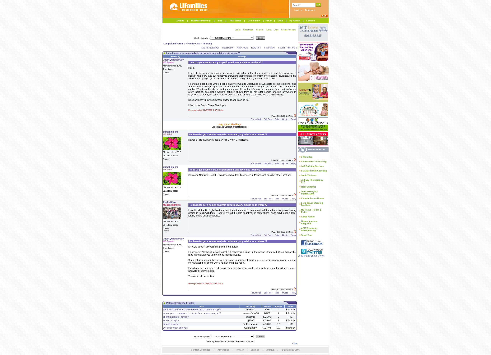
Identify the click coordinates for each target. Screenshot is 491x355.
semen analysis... (172, 324)
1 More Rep (306, 157)
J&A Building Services (312, 166)
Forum (268, 21)
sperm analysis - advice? (176, 317)
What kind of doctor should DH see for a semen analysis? (192, 309)
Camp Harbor (308, 217)
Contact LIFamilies (200, 350)
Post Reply (227, 47)
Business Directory (200, 21)
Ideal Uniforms (308, 187)
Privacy (240, 350)
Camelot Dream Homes (312, 198)
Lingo (276, 30)
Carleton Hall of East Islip (314, 161)
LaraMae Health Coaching (314, 171)
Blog (219, 21)
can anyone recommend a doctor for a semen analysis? (192, 313)
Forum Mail (256, 119)
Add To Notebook (210, 47)
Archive (270, 350)
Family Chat (193, 43)
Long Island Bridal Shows (311, 255)
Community (254, 21)
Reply (293, 119)
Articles (180, 21)
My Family (294, 21)
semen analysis (171, 320)
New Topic (242, 47)
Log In (297, 10)
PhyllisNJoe (169, 202)
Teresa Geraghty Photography (309, 192)
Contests (310, 21)
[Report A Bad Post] (295, 116)
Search (259, 30)
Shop (280, 21)
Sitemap (255, 350)
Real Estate (235, 21)
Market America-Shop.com (309, 222)
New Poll (256, 47)
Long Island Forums (174, 43)
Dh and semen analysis (175, 327)
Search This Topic (287, 47)
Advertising (223, 350)
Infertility (208, 43)
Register (309, 10)
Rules (268, 30)
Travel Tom (306, 235)
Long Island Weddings (229, 124)
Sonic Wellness (308, 175)
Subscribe (269, 47)
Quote (285, 119)
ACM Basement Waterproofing (309, 229)
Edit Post (268, 119)
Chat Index (248, 30)
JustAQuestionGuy (173, 59)
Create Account (288, 30)
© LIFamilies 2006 (291, 350)
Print (277, 119)
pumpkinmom (170, 131)
